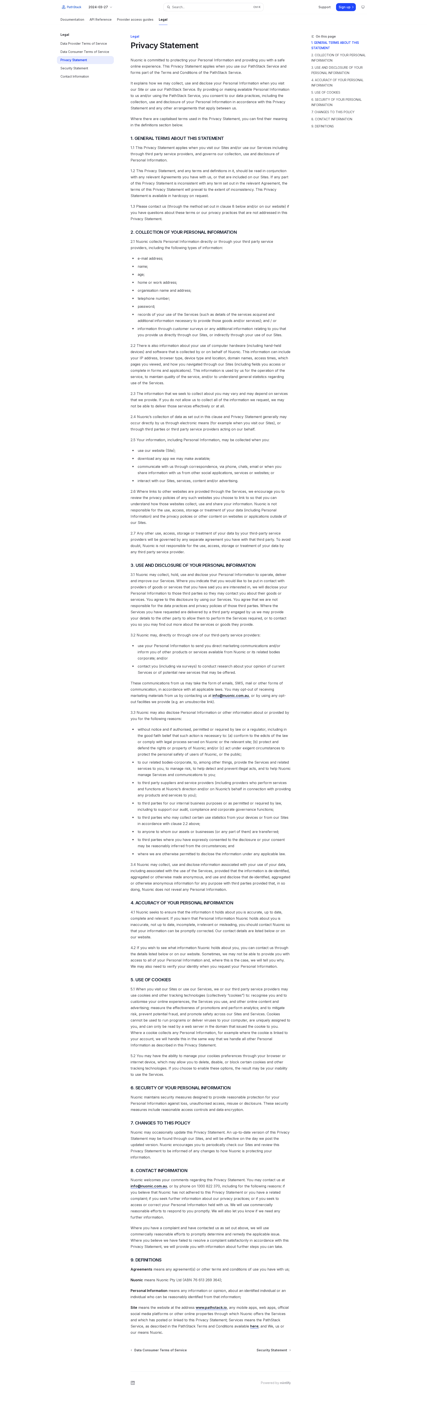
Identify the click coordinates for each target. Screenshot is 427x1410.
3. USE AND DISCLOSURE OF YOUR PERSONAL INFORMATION (337, 70)
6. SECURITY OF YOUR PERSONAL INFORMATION (336, 102)
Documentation (72, 19)
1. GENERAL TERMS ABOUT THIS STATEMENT (335, 45)
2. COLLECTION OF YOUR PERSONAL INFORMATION (338, 57)
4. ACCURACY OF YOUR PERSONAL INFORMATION (337, 82)
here (254, 1326)
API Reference (101, 19)
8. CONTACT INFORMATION (331, 119)
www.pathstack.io (211, 1307)
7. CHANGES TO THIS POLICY (332, 112)
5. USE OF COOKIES (325, 92)
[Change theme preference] (363, 7)
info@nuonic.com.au (230, 695)
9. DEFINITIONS (322, 126)
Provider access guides (135, 19)
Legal (163, 19)
